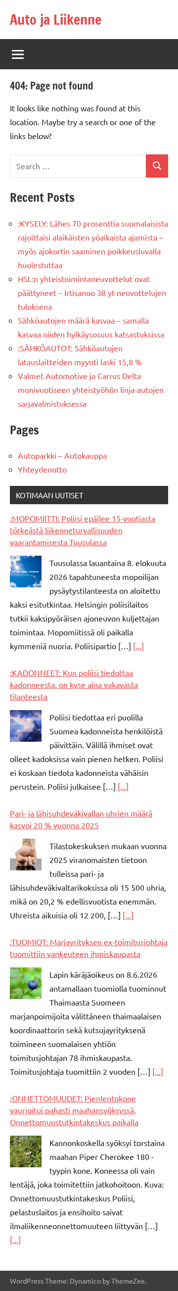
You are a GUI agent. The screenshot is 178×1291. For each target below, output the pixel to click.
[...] (138, 646)
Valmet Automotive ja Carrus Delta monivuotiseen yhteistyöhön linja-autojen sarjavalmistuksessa (91, 389)
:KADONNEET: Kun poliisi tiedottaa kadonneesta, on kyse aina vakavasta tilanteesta (74, 684)
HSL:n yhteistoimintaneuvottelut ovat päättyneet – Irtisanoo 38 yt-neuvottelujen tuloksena (92, 292)
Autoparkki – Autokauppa (62, 455)
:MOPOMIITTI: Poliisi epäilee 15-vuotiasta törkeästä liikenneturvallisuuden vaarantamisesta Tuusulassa (82, 530)
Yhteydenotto (42, 469)
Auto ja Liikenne (55, 19)
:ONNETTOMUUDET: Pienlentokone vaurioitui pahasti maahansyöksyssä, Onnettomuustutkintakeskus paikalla (74, 1110)
